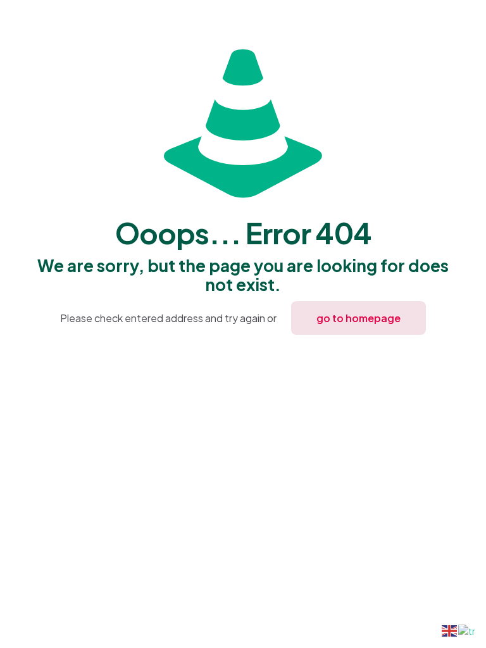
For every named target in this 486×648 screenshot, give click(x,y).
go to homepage (358, 318)
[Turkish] (467, 629)
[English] (450, 629)
